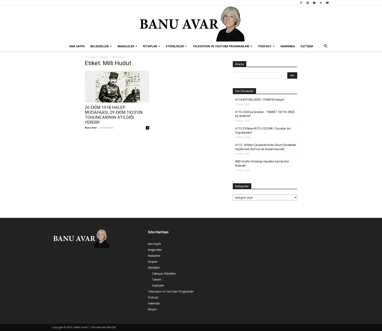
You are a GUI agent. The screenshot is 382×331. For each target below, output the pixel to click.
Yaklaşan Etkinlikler (164, 273)
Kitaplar (150, 46)
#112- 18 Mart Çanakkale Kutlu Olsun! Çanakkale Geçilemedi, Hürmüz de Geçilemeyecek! (265, 147)
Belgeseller (99, 46)
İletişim (307, 46)
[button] (325, 46)
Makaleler (126, 46)
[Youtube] (327, 3)
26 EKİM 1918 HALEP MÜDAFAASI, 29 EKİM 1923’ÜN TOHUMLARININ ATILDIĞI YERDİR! (114, 115)
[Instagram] (308, 3)
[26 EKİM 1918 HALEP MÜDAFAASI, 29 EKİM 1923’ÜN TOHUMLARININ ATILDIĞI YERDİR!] (117, 86)
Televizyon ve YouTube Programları (221, 46)
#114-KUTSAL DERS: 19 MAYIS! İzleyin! (259, 99)
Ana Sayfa (77, 46)
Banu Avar (91, 127)
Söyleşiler (158, 285)
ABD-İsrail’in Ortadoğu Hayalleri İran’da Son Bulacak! (262, 163)
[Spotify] (314, 3)
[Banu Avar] (191, 23)
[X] (321, 3)
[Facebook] (301, 3)
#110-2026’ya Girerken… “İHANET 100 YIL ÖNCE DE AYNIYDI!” (265, 114)
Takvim (156, 279)
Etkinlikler (175, 46)
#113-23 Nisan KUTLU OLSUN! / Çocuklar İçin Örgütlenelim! (263, 130)
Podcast (265, 46)
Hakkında (288, 46)
